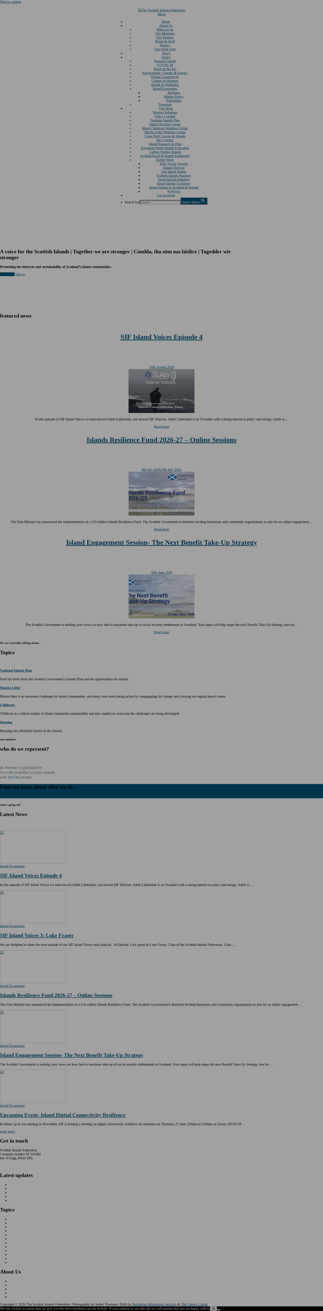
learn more (7, 274)
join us (20, 274)
